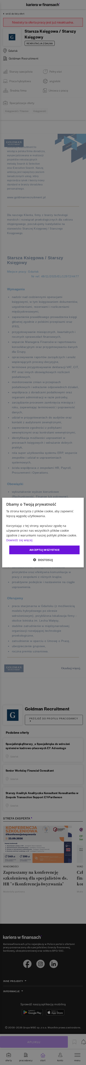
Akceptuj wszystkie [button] (44, 550)
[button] (43, 559)
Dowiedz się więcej (19, 540)
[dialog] (43, 532)
